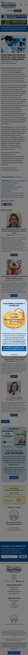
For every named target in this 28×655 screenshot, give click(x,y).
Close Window (14, 354)
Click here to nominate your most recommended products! (14, 348)
